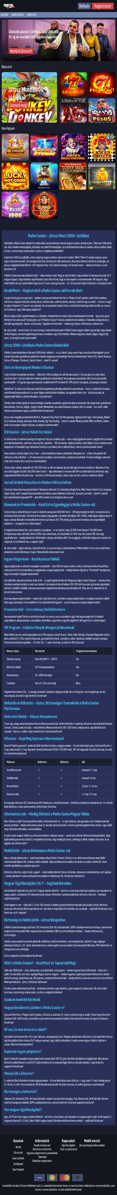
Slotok (18, 1147)
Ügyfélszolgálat (68, 1145)
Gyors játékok (18, 1158)
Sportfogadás (18, 1169)
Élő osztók (18, 1153)
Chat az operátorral (68, 1149)
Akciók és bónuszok (42, 1145)
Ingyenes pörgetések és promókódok (42, 1153)
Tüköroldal (42, 1157)
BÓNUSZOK (31, 15)
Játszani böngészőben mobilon (92, 1145)
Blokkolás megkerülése (42, 1161)
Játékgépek (18, 1164)
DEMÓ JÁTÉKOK (18, 15)
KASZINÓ (4, 15)
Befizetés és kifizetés (42, 1149)
